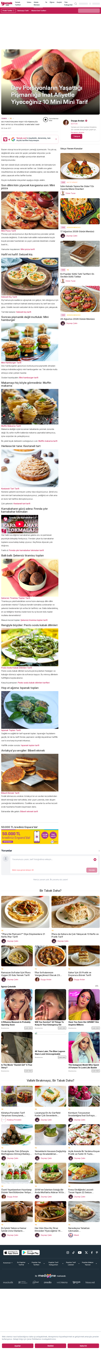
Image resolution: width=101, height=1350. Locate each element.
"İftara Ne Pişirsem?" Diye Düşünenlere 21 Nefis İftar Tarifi (23, 935)
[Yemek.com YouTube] (80, 1252)
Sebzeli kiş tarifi (23, 312)
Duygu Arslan (77, 120)
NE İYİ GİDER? (72, 182)
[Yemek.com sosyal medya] (47, 1276)
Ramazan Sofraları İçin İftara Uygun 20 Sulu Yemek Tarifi (15, 973)
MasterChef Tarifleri (38, 11)
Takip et (76, 136)
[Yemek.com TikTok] (73, 1252)
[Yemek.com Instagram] (68, 1252)
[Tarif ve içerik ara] (75, 3)
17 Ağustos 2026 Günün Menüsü (77, 231)
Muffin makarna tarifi (47, 441)
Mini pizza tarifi (28, 249)
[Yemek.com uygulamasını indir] (11, 1252)
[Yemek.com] (6, 3)
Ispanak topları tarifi (30, 745)
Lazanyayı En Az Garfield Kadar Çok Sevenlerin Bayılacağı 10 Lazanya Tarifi (49, 1114)
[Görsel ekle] (95, 859)
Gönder (92, 870)
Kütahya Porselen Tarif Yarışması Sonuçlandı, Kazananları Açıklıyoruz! (13, 1114)
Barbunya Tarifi (22, 11)
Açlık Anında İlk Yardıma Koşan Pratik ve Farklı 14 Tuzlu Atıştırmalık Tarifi (84, 1152)
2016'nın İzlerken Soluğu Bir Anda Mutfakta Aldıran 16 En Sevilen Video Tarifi (49, 1191)
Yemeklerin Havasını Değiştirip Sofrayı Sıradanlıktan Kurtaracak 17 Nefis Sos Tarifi (50, 1152)
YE (11, 118)
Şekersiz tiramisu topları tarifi (34, 620)
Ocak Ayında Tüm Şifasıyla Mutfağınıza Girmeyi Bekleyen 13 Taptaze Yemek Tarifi (16, 1152)
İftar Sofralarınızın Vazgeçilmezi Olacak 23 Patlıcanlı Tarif (47, 974)
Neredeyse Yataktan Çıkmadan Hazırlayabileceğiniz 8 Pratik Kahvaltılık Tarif (82, 1229)
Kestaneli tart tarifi (22, 503)
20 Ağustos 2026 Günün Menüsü (77, 319)
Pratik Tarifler (7, 11)
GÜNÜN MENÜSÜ (74, 227)
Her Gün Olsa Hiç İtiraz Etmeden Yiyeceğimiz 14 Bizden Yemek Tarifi (47, 1229)
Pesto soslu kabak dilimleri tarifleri (34, 682)
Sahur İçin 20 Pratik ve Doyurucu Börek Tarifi (79, 973)
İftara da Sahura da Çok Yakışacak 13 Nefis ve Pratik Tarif (75, 935)
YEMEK (4, 118)
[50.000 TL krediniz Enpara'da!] (29, 836)
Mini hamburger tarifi (28, 377)
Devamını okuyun (77, 132)
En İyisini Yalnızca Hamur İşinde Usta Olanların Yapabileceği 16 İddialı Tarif (15, 1229)
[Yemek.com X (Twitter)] (86, 1252)
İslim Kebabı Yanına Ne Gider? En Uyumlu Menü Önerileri (77, 187)
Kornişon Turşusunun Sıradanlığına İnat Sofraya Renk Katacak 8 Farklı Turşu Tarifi (82, 1114)
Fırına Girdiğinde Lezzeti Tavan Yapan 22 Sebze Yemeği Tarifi (80, 1191)
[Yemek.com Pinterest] (97, 1252)
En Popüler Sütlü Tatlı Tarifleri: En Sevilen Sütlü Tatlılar (77, 275)
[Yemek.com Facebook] (92, 1252)
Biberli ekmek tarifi (29, 811)
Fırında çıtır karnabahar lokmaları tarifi (26, 550)
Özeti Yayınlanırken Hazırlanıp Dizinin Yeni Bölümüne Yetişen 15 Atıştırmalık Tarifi (16, 1191)
